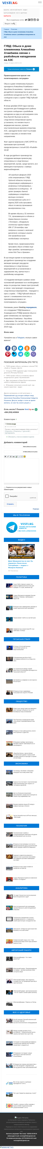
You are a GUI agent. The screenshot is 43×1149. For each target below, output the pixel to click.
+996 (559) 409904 (11, 412)
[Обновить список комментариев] (17, 419)
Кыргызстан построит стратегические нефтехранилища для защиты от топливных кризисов (25, 783)
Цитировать (10, 433)
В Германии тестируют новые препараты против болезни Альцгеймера (22, 1054)
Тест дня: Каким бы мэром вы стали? (24, 1093)
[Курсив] (8, 456)
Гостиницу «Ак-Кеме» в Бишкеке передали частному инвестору (23, 771)
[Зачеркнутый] (13, 456)
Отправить (10, 504)
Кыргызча (7, 16)
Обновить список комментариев (21, 437)
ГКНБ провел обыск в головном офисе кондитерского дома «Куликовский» (19, 376)
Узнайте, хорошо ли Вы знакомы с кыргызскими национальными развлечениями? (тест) (24, 1106)
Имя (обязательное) (29, 446)
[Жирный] (5, 456)
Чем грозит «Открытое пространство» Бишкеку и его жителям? (25, 929)
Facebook (28, 20)
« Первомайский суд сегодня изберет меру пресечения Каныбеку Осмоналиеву (19, 395)
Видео (25, 10)
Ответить (8, 431)
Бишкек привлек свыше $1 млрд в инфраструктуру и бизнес (23, 805)
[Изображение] (16, 456)
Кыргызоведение (9, 13)
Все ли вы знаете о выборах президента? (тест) (22, 1082)
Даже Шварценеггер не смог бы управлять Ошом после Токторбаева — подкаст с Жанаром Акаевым (20, 564)
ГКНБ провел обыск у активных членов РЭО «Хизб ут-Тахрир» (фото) (21, 367)
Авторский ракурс (16, 10)
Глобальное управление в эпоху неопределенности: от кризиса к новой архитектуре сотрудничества (24, 919)
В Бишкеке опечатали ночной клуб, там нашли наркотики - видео (19, 386)
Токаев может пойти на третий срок (24, 618)
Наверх (36, 509)
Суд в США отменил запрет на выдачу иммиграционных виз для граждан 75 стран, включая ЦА (23, 586)
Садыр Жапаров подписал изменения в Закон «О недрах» (25, 878)
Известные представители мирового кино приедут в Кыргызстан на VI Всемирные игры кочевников (24, 710)
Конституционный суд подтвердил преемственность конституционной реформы (24, 908)
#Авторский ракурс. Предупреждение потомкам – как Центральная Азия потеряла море (25, 970)
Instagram (35, 20)
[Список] (22, 456)
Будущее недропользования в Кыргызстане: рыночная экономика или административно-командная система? (24, 858)
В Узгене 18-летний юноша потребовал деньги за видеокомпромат (21, 648)
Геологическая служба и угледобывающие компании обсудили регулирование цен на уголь (25, 834)
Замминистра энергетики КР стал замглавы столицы (23, 629)
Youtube (32, 20)
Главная (6, 29)
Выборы (6, 10)
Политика (14, 29)
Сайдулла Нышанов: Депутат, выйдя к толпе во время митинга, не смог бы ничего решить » (21, 400)
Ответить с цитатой (21, 431)
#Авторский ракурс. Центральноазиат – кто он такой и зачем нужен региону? (25, 991)
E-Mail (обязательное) (30, 452)
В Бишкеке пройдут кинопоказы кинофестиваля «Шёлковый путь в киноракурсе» (24, 743)
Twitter (25, 20)
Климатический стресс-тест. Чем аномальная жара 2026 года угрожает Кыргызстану (25, 941)
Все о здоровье (21, 13)
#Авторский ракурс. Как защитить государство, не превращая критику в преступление (25, 981)
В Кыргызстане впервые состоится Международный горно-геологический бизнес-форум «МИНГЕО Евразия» (25, 845)
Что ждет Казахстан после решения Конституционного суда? (24, 896)
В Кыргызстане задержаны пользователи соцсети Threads (23, 691)
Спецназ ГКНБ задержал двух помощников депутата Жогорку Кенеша (20, 372)
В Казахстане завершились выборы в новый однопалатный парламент (25, 607)
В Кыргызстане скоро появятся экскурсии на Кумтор (23, 867)
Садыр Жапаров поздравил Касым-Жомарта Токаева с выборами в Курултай (24, 597)
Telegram (38, 20)
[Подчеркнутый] (10, 456)
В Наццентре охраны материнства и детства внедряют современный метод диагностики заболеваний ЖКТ (25, 1066)
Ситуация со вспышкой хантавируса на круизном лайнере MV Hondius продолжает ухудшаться (24, 1043)
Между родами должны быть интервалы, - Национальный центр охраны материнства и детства (24, 1032)
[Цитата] (19, 456)
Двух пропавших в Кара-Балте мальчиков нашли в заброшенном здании (20, 381)
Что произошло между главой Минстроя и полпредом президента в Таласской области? (25, 670)
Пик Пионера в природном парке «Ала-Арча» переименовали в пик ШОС (24, 721)
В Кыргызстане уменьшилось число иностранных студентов (24, 731)
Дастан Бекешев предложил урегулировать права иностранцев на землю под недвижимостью (25, 794)
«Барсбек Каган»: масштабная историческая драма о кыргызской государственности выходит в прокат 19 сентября (25, 756)
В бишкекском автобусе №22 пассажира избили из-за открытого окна (24, 659)
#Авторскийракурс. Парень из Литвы (24, 1002)
